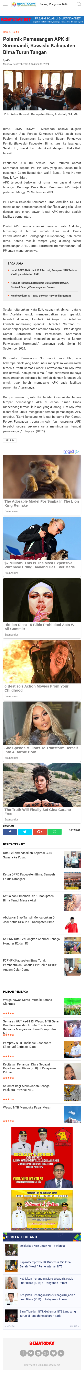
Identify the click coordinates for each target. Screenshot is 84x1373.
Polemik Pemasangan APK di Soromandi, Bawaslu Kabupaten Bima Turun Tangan (39, 45)
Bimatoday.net (52, 1365)
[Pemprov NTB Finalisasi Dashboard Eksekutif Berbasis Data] (72, 1050)
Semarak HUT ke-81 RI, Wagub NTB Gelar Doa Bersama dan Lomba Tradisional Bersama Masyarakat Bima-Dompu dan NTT (31, 1027)
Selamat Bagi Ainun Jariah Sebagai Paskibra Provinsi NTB (26, 1088)
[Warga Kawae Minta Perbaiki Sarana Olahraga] (72, 1007)
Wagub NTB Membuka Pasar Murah (27, 1107)
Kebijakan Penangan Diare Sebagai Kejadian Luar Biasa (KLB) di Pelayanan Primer (29, 1068)
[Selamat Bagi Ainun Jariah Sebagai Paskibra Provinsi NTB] (72, 1093)
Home (6, 32)
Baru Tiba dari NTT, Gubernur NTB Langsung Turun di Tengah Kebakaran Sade (48, 1313)
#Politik (10, 440)
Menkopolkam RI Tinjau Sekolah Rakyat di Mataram (41, 295)
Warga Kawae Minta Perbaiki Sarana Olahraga (27, 1002)
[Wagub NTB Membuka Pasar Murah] (72, 1115)
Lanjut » (74, 1326)
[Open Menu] (5, 4)
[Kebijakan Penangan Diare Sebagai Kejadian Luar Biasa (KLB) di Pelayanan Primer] (72, 1072)
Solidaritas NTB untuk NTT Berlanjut (42, 1245)
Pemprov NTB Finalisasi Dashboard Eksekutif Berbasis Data (27, 1045)
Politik (15, 32)
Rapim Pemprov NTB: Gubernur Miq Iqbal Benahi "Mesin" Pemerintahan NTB (45, 1264)
